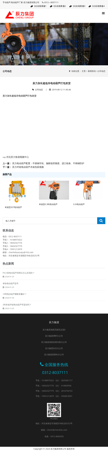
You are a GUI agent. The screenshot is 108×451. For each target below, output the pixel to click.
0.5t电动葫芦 (79, 204)
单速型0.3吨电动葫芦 (48, 204)
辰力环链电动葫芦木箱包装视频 (28, 167)
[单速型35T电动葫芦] (16, 191)
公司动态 (101, 71)
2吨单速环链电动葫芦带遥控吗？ (17, 304)
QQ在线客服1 (40, 6)
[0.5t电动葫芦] (88, 190)
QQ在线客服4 (98, 6)
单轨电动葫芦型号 (10, 283)
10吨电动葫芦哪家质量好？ (15, 294)
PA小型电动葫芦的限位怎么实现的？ (19, 272)
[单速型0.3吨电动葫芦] (54, 190)
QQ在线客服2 (59, 6)
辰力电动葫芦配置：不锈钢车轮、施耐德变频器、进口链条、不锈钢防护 (48, 163)
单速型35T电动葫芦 (13, 207)
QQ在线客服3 (79, 6)
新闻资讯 (92, 71)
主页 (84, 71)
